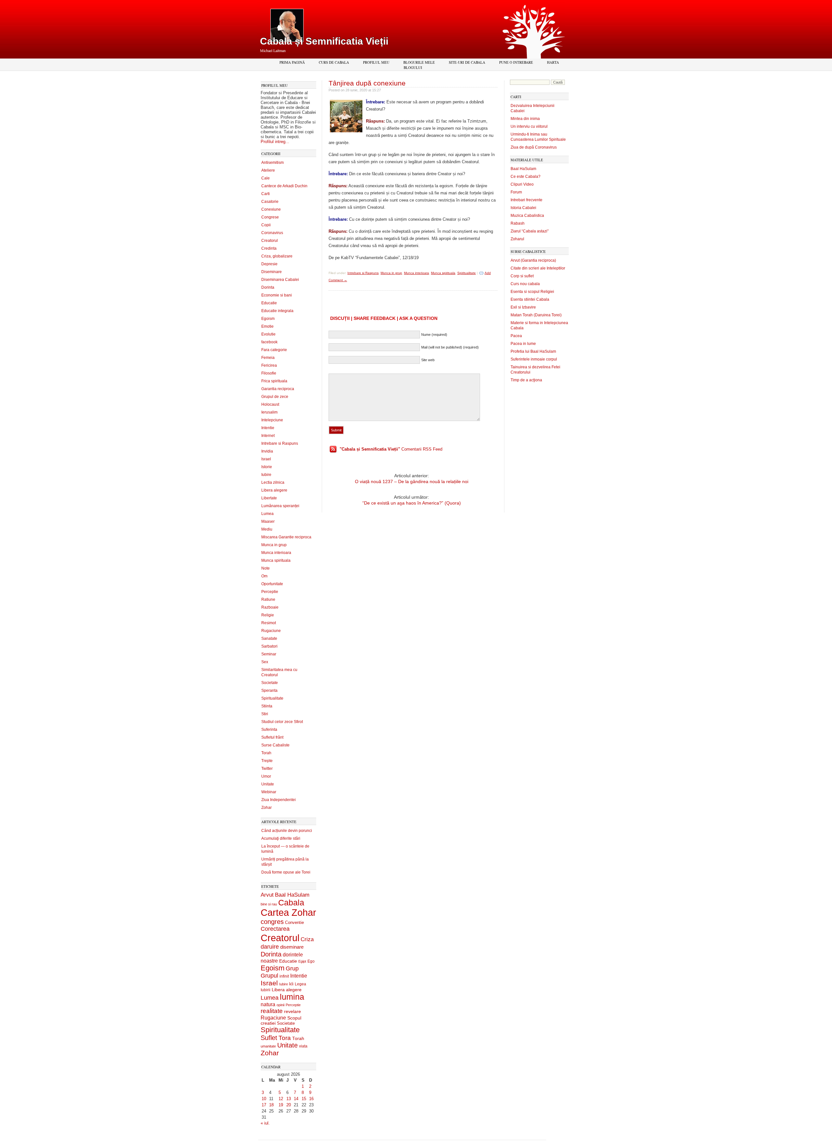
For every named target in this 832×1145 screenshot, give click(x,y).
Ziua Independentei (278, 799)
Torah (266, 753)
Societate (269, 682)
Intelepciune (272, 420)
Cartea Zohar (288, 912)
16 (311, 1098)
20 (288, 1104)
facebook (269, 342)
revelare (292, 1011)
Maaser (268, 521)
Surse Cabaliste (275, 745)
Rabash (518, 223)
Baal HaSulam (292, 894)
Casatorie (270, 201)
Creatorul (269, 240)
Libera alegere (274, 490)
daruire (270, 946)
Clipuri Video (522, 184)
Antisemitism (272, 162)
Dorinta (267, 287)
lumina (292, 996)
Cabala (291, 902)
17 (264, 1104)
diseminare (292, 947)
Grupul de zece (274, 396)
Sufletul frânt (272, 737)
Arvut (267, 894)
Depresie (269, 264)
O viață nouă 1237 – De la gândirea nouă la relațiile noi (411, 481)
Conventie (294, 922)
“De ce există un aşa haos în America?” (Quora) (411, 503)
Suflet (269, 1037)
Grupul (269, 975)
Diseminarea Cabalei (280, 279)
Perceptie (269, 591)
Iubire (266, 474)
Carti (265, 193)
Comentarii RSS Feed (391, 449)
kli (291, 984)
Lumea (267, 513)
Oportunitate (272, 584)
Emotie (267, 326)
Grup (292, 968)
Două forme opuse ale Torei (285, 872)
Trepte (267, 760)
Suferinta (269, 729)
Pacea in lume (523, 343)
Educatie (269, 303)
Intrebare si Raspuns (279, 443)
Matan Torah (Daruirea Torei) (536, 315)
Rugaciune (271, 630)
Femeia (268, 357)
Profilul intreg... (275, 141)
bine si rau (269, 904)
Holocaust (270, 404)
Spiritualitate (272, 698)
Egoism (268, 318)
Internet (268, 435)
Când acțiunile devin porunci (286, 830)
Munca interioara (276, 552)
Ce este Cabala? (525, 176)
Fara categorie (274, 350)
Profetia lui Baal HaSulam (533, 351)
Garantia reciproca (277, 389)
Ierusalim (269, 412)
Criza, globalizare (276, 256)
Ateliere (268, 170)
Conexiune (271, 209)
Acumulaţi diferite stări (280, 838)
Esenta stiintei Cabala (530, 299)
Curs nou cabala (525, 284)
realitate (272, 1010)
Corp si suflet (522, 276)
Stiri (264, 714)
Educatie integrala (277, 311)
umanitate (268, 1046)
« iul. (265, 1123)
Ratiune (268, 599)
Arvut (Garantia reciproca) (533, 260)
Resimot (268, 623)
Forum (516, 192)
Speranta (269, 690)
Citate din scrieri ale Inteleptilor (538, 268)
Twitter (267, 768)
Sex (264, 662)
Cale (265, 178)
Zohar (266, 807)
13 (288, 1098)
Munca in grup (274, 545)
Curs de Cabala (334, 62)
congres (272, 921)
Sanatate (269, 638)
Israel (266, 459)
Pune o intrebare (516, 62)
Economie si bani (276, 295)
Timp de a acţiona (526, 380)
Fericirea (269, 365)
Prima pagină (292, 62)
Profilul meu (376, 62)
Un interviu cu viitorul (529, 126)
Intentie (267, 428)
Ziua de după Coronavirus (534, 147)
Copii (266, 225)
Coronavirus (272, 232)
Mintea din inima (525, 118)
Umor (266, 776)
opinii (280, 1005)
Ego (311, 961)
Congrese (270, 217)
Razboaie (270, 607)
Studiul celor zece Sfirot (282, 721)
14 (296, 1098)
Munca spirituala (276, 560)
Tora (285, 1037)
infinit (284, 976)
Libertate (269, 498)
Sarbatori (269, 646)
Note (265, 568)
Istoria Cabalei (523, 207)
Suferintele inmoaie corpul (534, 359)
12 (281, 1098)
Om (264, 576)
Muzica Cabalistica (527, 215)
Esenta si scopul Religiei (532, 291)
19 (281, 1104)
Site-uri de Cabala (467, 62)
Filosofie (268, 373)
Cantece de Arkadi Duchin (284, 186)
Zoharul (517, 239)
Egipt (302, 961)
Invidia (267, 451)
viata (303, 1046)
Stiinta (266, 706)
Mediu (266, 529)
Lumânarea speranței (280, 506)
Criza (307, 939)
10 (264, 1098)
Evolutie (268, 334)
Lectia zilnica (272, 482)
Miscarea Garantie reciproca (286, 537)
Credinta (269, 248)
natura (268, 1004)
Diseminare (271, 272)
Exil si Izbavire (523, 307)
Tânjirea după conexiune (367, 83)
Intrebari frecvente (526, 200)
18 (271, 1104)
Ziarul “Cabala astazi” (530, 231)
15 (304, 1098)
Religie (267, 615)
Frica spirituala (274, 381)
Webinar (268, 792)
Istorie (266, 467)
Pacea (516, 336)
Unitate (267, 784)
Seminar (268, 654)
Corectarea (275, 929)
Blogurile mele (419, 62)
